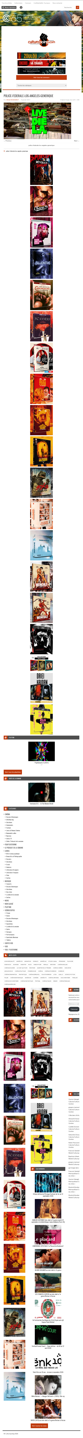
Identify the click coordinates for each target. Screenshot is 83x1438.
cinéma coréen (58, 968)
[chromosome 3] (41, 309)
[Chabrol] (41, 528)
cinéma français (64, 981)
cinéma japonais (53, 977)
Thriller (74, 977)
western (53, 964)
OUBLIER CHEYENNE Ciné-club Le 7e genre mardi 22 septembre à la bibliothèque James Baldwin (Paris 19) (48, 1221)
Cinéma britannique (16, 977)
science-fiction (70, 974)
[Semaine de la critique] (41, 18)
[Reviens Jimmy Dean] (41, 247)
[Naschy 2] (41, 435)
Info (21, 7)
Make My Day (37, 964)
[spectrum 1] (41, 734)
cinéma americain (10, 984)
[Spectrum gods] (41, 560)
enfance (35, 961)
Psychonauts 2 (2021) (41, 762)
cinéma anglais (62, 964)
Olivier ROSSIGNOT (12, 100)
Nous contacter (57, 3)
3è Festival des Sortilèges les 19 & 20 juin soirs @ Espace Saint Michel (48, 1321)
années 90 (19, 961)
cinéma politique (20, 971)
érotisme (32, 968)
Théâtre (8, 940)
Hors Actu (9, 892)
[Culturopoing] (41, 50)
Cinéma (7, 814)
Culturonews (18, 3)
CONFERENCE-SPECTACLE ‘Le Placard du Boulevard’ (48, 1246)
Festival (8, 828)
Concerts (8, 884)
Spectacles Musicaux (12, 937)
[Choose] (41, 216)
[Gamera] (41, 497)
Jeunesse (8, 867)
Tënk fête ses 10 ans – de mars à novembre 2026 (48, 1372)
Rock (30, 964)
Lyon (55, 974)
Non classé (9, 904)
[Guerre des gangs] (41, 466)
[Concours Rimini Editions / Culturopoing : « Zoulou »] (41, 55)
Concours (28, 3)
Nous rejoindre (10, 7)
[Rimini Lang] (41, 671)
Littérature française (12, 872)
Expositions (9, 924)
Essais (8, 864)
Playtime (8, 907)
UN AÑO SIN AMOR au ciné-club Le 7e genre (48, 1270)
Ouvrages (9, 932)
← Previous (7, 141)
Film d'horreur (46, 974)
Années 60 (43, 961)
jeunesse (16, 964)
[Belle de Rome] (41, 372)
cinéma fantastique (27, 981)
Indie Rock (7, 964)
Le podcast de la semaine (14, 847)
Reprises (8, 836)
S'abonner (74, 1009)
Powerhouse (32, 971)
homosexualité (9, 961)
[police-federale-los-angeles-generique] (37, 138)
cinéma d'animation (10, 974)
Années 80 (28, 977)
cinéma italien (46, 981)
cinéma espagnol (34, 974)
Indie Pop (23, 964)
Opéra (8, 929)
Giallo (61, 974)
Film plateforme (11, 844)
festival (37, 981)
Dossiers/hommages (12, 886)
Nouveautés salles (11, 833)
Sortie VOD (9, 943)
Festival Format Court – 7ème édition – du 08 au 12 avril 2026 (48, 1347)
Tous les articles (7, 3)
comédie (35, 977)
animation (27, 961)
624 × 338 (76, 100)
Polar (7, 875)
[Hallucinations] (41, 278)
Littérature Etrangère (12, 870)
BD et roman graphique (12, 853)
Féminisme (62, 961)
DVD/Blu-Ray (10, 819)
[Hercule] (41, 622)
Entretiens (9, 822)
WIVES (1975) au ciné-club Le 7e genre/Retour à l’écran (48, 1420)
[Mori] (41, 654)
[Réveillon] (41, 184)
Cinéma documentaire (11, 981)
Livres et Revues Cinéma (13, 830)
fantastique (23, 974)
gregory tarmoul (74, 1107)
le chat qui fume (22, 968)
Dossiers (8, 859)
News (7, 900)
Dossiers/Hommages (12, 817)
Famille (45, 964)
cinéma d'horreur (50, 971)
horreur (61, 971)
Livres (7, 851)
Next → (76, 141)
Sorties (8, 878)
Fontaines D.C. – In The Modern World (41, 803)
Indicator (68, 968)
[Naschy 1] (41, 403)
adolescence (8, 971)
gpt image (72, 1168)
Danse (8, 916)
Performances (10, 934)
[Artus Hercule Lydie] (41, 591)
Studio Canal (52, 961)
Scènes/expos (10, 910)
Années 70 (43, 977)
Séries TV (9, 838)
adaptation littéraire (44, 968)
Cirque (8, 913)
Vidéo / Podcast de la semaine (14, 841)
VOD (6, 946)
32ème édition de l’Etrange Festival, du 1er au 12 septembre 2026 (48, 1195)
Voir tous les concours (41, 77)
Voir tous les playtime (13, 772)
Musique (8, 881)
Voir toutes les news (39, 1426)
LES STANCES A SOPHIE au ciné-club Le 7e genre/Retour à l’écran (48, 1295)
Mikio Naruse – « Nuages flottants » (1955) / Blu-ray (48, 1396)
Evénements (9, 825)
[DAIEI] (41, 703)
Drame (55, 981)
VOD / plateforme (11, 949)
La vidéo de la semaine (12, 894)
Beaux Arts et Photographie (14, 856)
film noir (70, 961)
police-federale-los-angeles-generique (41, 145)
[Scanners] (41, 341)
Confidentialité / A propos (42, 3)
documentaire (65, 977)
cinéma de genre (9, 968)
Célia (70, 1115)
